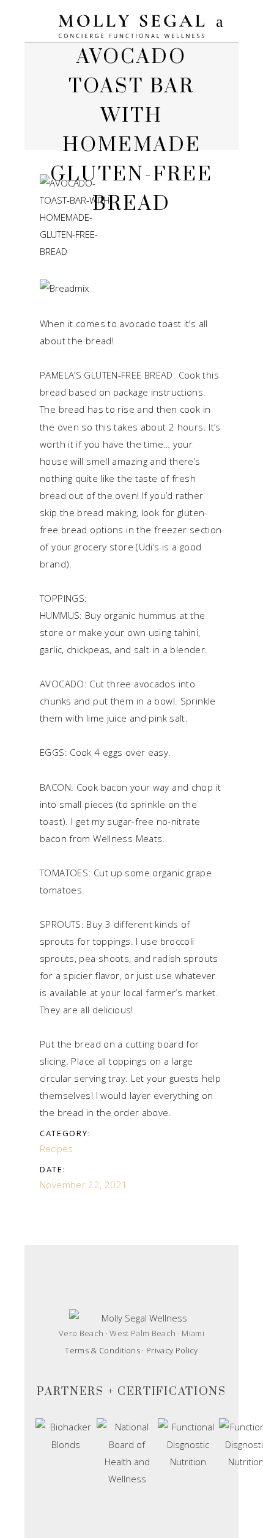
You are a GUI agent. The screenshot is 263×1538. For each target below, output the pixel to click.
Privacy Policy (172, 1350)
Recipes (56, 1148)
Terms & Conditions (102, 1350)
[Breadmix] (81, 288)
